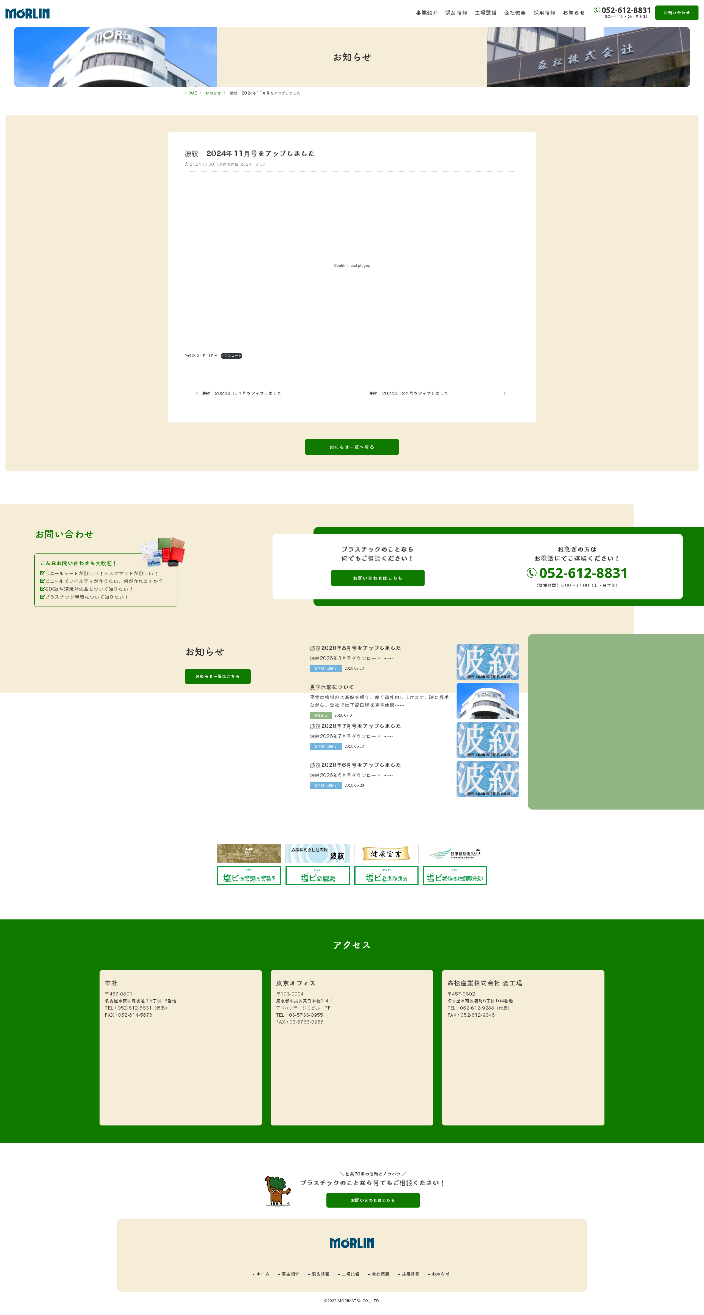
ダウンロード (231, 355)
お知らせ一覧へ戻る (351, 446)
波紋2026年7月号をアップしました (356, 726)
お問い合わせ (677, 12)
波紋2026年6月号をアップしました (356, 765)
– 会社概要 (379, 1274)
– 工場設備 (349, 1274)
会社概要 (515, 12)
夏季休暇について (332, 687)
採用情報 (545, 12)
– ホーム (261, 1274)
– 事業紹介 (289, 1274)
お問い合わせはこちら (378, 578)
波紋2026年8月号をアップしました (356, 647)
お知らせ (574, 12)
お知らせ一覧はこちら (218, 676)
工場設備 (486, 12)
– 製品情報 (319, 1274)
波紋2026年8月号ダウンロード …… (352, 658)
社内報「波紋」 (326, 668)
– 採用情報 (409, 1274)
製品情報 (457, 12)
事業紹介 (427, 12)
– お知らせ (439, 1274)
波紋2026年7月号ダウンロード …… (352, 736)
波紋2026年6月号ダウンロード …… (352, 775)
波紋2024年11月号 (201, 355)
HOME (191, 93)
